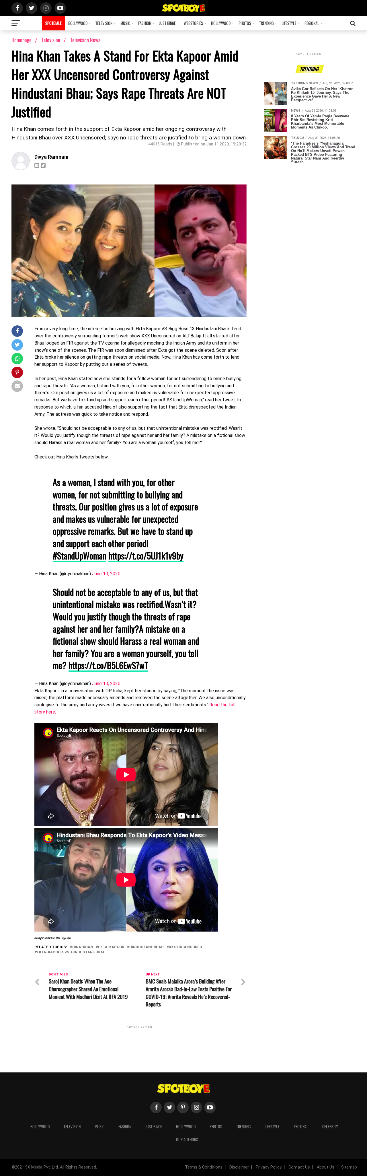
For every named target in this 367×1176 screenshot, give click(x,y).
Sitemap (349, 1167)
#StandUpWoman (79, 555)
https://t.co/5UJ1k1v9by (146, 555)
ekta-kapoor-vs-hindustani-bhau (71, 952)
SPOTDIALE (53, 23)
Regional (311, 23)
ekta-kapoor (111, 947)
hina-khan (82, 947)
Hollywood (221, 23)
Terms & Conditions (203, 1167)
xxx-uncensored (185, 947)
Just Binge (167, 23)
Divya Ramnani (51, 157)
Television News (85, 40)
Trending (266, 23)
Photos (245, 23)
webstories (193, 23)
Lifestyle (289, 23)
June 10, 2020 (106, 573)
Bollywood (77, 23)
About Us (325, 1167)
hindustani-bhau (146, 947)
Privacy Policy (269, 1167)
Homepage (21, 40)
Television (103, 23)
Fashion (144, 23)
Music (125, 23)
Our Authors (187, 1139)
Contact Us (299, 1167)
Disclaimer (239, 1167)
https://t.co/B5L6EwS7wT (108, 665)
